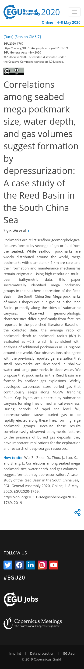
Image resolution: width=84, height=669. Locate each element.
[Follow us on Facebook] (19, 566)
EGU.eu (69, 653)
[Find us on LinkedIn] (30, 566)
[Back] (9, 36)
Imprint (15, 653)
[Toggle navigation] (74, 12)
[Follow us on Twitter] (8, 566)
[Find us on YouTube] (53, 566)
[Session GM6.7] (27, 36)
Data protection (42, 653)
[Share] (77, 513)
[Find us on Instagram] (42, 566)
